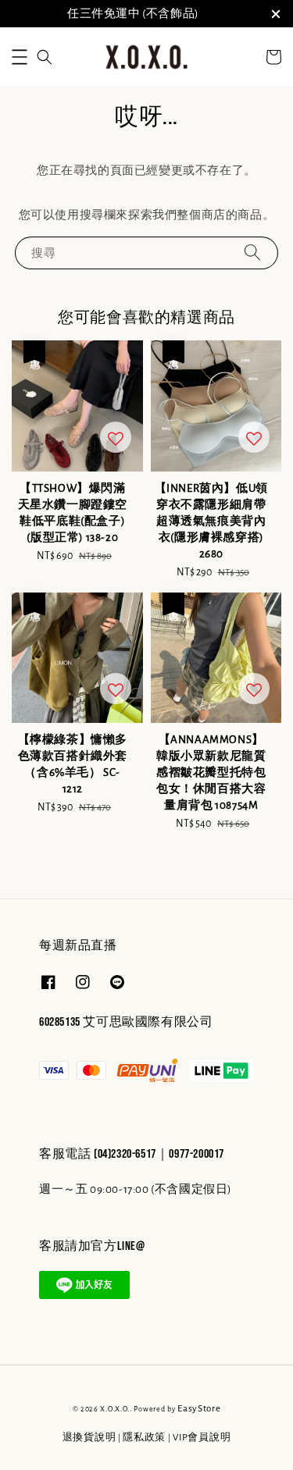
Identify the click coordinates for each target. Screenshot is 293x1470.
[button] (19, 57)
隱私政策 (144, 1438)
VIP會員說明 (201, 1438)
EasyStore (198, 1409)
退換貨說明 (89, 1438)
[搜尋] (252, 252)
